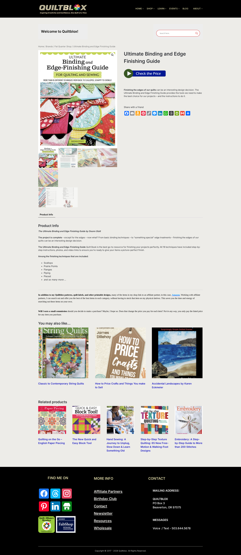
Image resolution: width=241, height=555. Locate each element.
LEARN (161, 8)
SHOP (150, 8)
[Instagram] (67, 493)
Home (41, 46)
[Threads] (55, 493)
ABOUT (197, 8)
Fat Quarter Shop (63, 46)
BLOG (185, 8)
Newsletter (103, 513)
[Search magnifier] (197, 33)
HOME (138, 8)
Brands (49, 46)
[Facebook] (44, 493)
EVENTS (173, 8)
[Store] (67, 506)
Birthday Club (105, 499)
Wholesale (103, 528)
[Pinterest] (44, 506)
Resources (103, 521)
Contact (100, 506)
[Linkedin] (55, 506)
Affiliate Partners (108, 491)
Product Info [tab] (46, 214)
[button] (112, 54)
